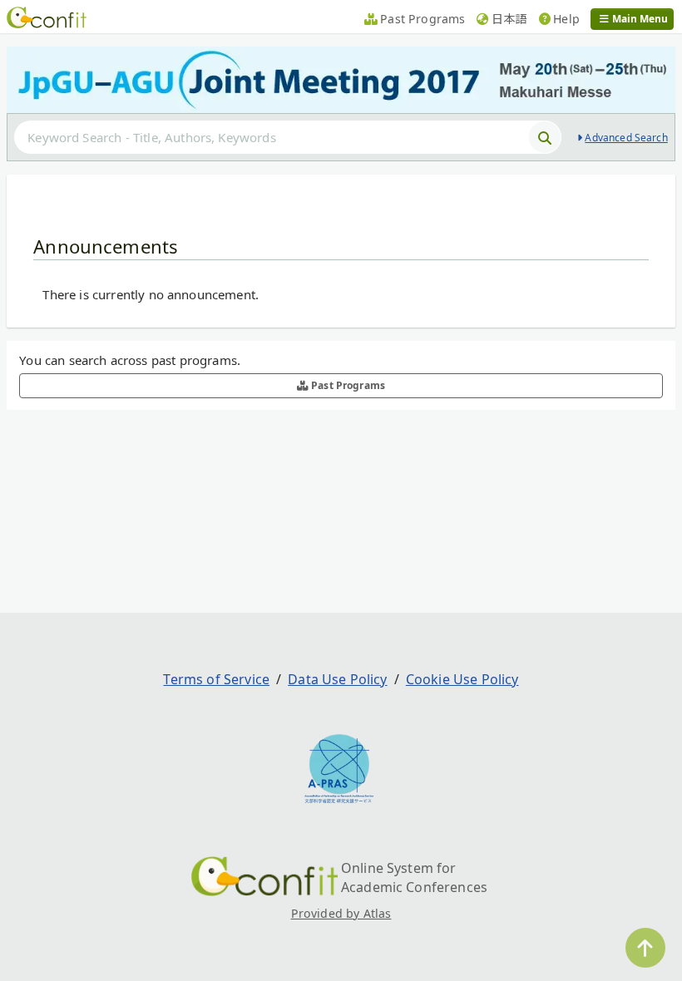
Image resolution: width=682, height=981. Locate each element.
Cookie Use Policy (462, 679)
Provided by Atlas (341, 913)
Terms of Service (216, 679)
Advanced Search (626, 138)
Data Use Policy (337, 679)
